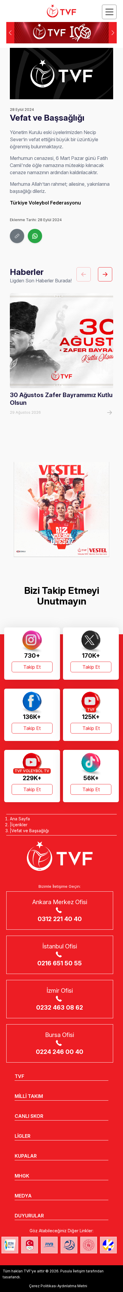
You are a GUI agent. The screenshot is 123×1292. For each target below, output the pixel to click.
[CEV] (108, 1245)
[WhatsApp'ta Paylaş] (35, 236)
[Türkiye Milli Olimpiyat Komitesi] (29, 1245)
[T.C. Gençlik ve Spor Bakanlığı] (88, 1245)
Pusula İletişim (72, 1271)
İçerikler (19, 824)
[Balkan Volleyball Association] (69, 1245)
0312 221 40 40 (60, 919)
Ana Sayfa (20, 818)
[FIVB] (49, 1245)
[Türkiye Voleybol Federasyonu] (61, 11)
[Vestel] (61, 509)
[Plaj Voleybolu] (9, 1245)
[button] (113, 32)
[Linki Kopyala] (17, 236)
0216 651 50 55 (59, 963)
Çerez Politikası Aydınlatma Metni (58, 1286)
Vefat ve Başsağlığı (30, 830)
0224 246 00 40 (59, 1052)
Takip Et (32, 667)
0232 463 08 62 (59, 1008)
